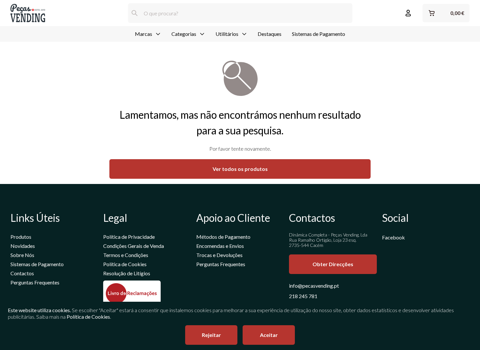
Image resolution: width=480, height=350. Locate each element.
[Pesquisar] (134, 13)
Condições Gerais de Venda (133, 246)
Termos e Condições (125, 255)
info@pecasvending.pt (314, 285)
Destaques (269, 34)
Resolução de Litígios (126, 273)
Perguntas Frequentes (34, 282)
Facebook (393, 237)
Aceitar (269, 335)
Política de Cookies (125, 264)
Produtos (20, 237)
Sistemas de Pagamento (318, 34)
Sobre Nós (22, 255)
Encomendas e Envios (220, 246)
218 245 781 (303, 296)
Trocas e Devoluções (219, 255)
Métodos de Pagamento (223, 237)
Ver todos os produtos (240, 169)
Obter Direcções (332, 264)
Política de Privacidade (129, 237)
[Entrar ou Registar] (408, 13)
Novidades (22, 246)
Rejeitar (211, 335)
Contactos (22, 273)
